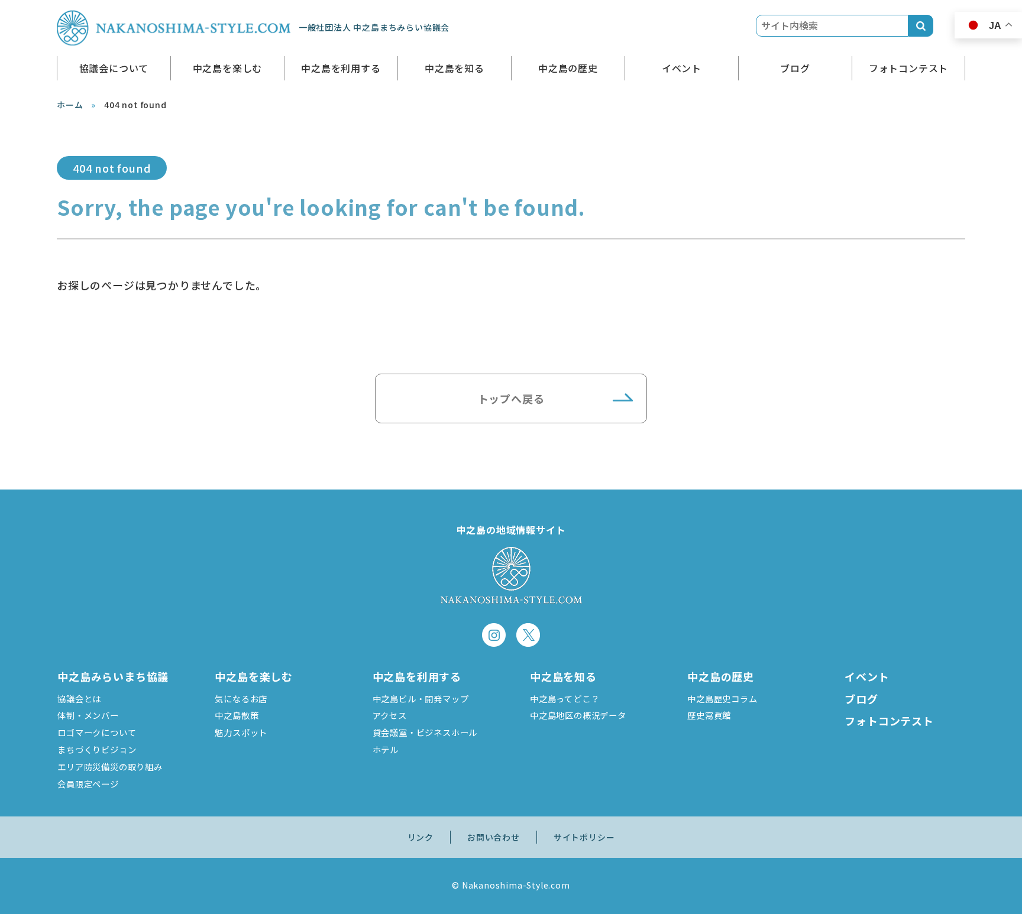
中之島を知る (454, 68)
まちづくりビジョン (96, 749)
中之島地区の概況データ (578, 715)
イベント (681, 68)
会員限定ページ (88, 783)
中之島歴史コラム (722, 698)
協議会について (114, 68)
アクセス (390, 715)
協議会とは (79, 698)
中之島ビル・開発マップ (421, 698)
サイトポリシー (584, 837)
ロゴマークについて (96, 732)
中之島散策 (236, 715)
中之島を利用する (340, 68)
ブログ (795, 68)
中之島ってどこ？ (564, 698)
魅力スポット (241, 732)
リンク (420, 837)
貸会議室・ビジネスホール (425, 732)
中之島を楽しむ (228, 68)
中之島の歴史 (568, 68)
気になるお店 (241, 698)
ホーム (70, 105)
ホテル (386, 749)
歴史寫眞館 (709, 715)
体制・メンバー (88, 715)
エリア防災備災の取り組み (110, 766)
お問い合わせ (493, 837)
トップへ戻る (511, 398)
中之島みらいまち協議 (113, 676)
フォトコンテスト (908, 68)
